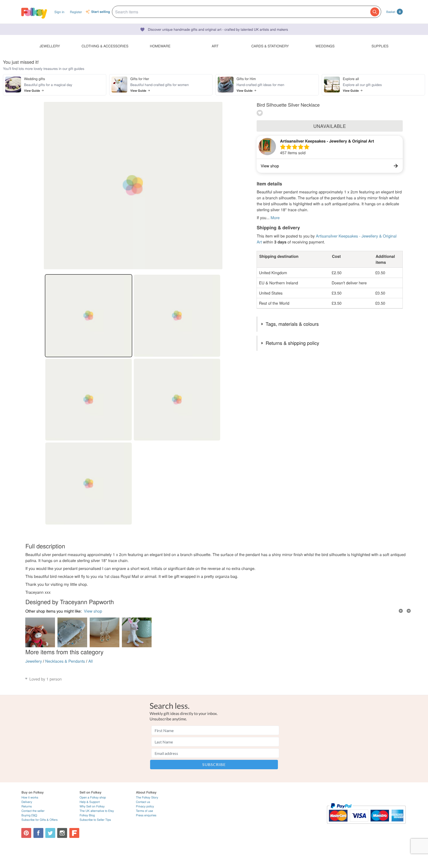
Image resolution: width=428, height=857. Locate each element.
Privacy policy (145, 806)
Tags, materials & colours (292, 324)
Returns (26, 806)
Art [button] (215, 45)
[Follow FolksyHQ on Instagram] (62, 833)
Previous (401, 611)
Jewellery (33, 661)
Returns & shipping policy (292, 343)
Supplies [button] (380, 45)
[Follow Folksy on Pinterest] (26, 833)
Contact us (143, 802)
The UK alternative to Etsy (97, 811)
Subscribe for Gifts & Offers (39, 820)
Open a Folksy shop (93, 797)
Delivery (26, 802)
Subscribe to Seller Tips (95, 820)
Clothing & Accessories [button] (104, 45)
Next (409, 611)
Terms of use (144, 811)
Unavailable (329, 126)
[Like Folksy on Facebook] (38, 833)
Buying (29, 815)
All (90, 661)
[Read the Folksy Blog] (74, 833)
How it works (29, 797)
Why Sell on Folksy (92, 806)
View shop (93, 611)
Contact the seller (32, 811)
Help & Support (90, 802)
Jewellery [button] (50, 45)
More (275, 217)
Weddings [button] (325, 45)
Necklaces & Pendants (65, 661)
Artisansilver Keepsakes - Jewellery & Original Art (327, 141)
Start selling (100, 12)
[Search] (374, 11)
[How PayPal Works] (366, 826)
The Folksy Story (147, 797)
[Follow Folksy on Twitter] (50, 833)
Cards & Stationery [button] (270, 45)
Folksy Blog (87, 815)
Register (76, 11)
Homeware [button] (160, 45)
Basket (393, 11)
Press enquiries (146, 815)
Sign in (59, 11)
